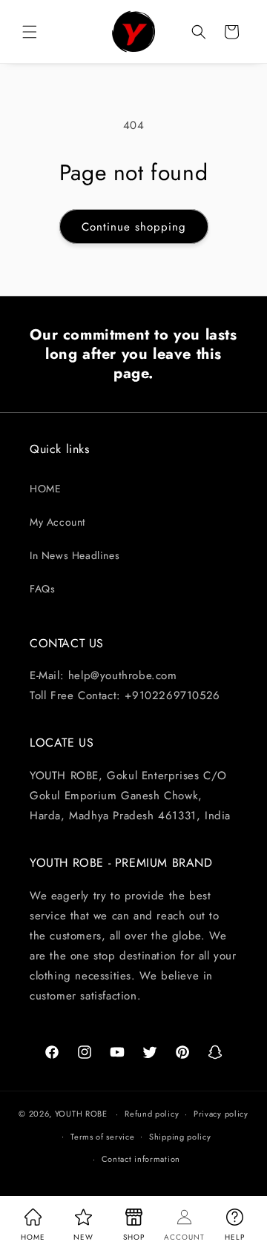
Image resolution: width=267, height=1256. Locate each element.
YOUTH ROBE (81, 1114)
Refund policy (152, 1114)
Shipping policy (180, 1137)
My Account (57, 522)
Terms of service (102, 1137)
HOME (45, 488)
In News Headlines (74, 555)
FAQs (42, 588)
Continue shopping (134, 227)
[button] (29, 32)
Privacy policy (221, 1114)
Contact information (141, 1159)
